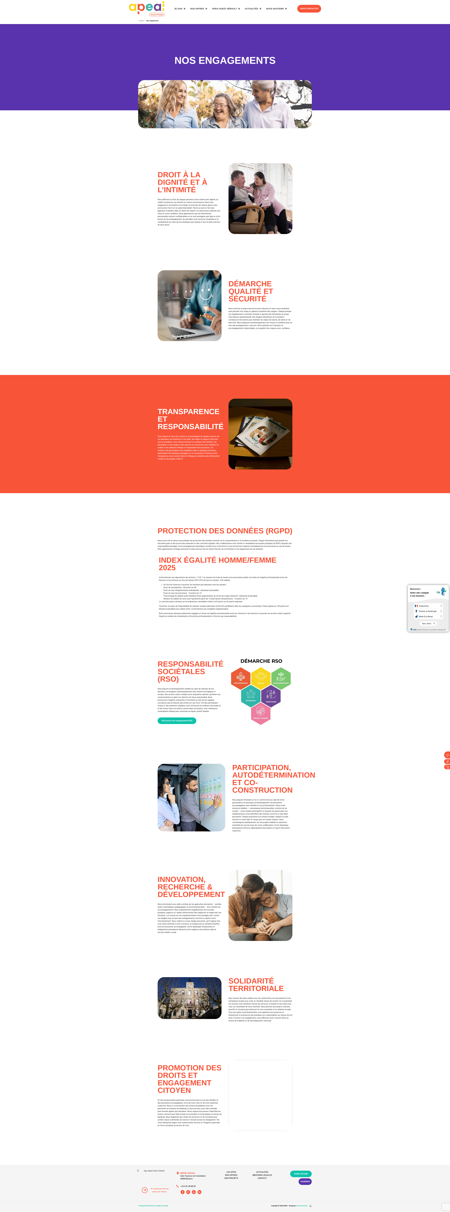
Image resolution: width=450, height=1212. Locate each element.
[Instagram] (188, 1192)
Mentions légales (262, 1175)
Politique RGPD (143, 1206)
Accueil (141, 21)
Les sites (231, 1172)
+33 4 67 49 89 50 (188, 1186)
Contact (262, 1178)
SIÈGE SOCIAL (187, 1173)
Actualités (251, 9)
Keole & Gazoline (302, 1206)
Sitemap (165, 1206)
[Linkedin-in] (199, 1192)
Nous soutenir (275, 9)
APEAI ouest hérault (224, 9)
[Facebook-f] (183, 1192)
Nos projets (231, 1178)
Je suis (178, 9)
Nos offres (197, 9)
